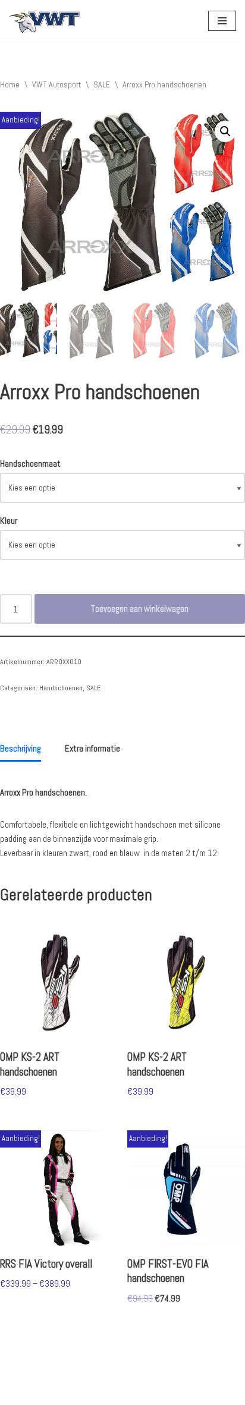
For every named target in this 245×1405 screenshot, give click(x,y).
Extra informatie (92, 748)
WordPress (127, 1392)
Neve (17, 1392)
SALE (101, 84)
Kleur (8, 520)
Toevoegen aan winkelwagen (140, 608)
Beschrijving (20, 748)
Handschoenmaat (30, 463)
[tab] (20, 749)
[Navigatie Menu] (222, 21)
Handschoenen (61, 688)
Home (10, 84)
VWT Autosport (56, 84)
